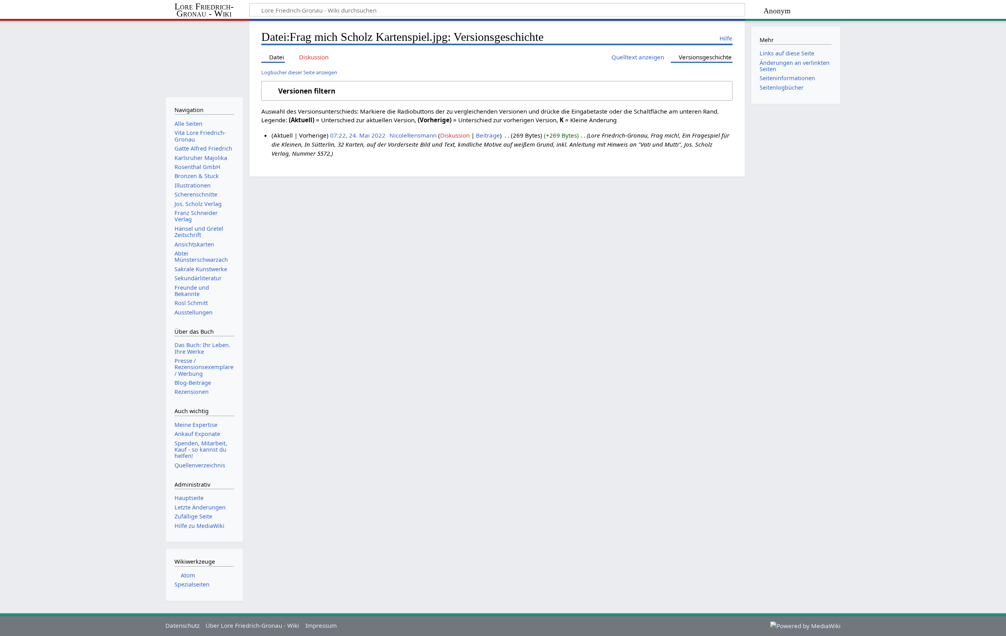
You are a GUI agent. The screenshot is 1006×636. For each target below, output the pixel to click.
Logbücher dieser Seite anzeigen (299, 72)
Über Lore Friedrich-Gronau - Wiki (252, 625)
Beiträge (488, 135)
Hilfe (726, 38)
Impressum (321, 625)
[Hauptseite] (204, 58)
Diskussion (455, 135)
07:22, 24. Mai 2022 (358, 135)
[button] (497, 91)
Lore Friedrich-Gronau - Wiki (204, 10)
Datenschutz (182, 625)
